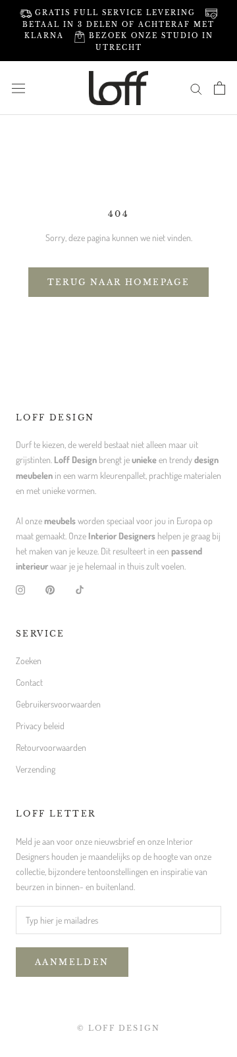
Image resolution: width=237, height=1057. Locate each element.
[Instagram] (20, 588)
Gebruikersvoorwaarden (58, 703)
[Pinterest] (50, 588)
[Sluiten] (212, 891)
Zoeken (28, 660)
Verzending (35, 769)
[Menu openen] (18, 88)
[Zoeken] (196, 87)
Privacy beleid (40, 725)
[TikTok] (79, 588)
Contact (29, 682)
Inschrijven (118, 1028)
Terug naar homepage (118, 282)
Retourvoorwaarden (51, 747)
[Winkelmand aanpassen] (219, 88)
